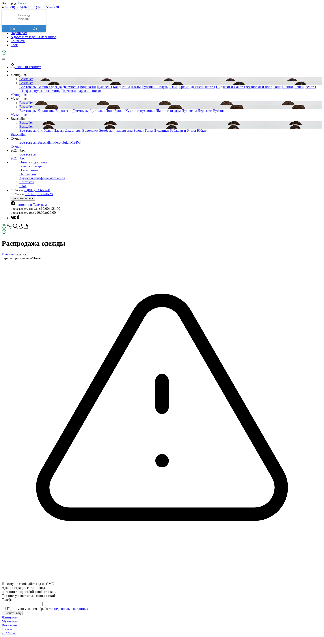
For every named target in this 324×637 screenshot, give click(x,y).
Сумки (16, 146)
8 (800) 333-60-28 (17, 7)
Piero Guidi (61, 142)
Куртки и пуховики (140, 110)
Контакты (18, 41)
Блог (14, 45)
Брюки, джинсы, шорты (197, 87)
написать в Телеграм (31, 204)
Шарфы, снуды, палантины (39, 91)
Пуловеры (104, 87)
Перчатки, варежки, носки (81, 91)
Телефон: (8, 599)
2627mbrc (18, 158)
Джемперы (71, 87)
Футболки (97, 110)
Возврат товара (30, 166)
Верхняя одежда (49, 87)
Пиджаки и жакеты (230, 87)
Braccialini (18, 134)
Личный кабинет (28, 67)
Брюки (119, 110)
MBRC (75, 142)
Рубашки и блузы (155, 87)
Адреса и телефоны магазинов (33, 37)
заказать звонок (23, 198)
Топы (277, 87)
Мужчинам (19, 114)
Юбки (173, 87)
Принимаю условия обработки (47, 609)
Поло (110, 110)
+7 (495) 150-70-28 (45, 7)
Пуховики (161, 130)
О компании (28, 170)
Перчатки (205, 110)
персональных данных (71, 609)
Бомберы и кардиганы (116, 130)
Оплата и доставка (33, 162)
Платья (136, 87)
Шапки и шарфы (168, 110)
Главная (8, 254)
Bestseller (26, 79)
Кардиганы (121, 87)
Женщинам (19, 95)
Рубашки (220, 110)
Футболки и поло (259, 87)
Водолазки (88, 87)
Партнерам (19, 33)
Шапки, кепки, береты (299, 87)
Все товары (28, 87)
